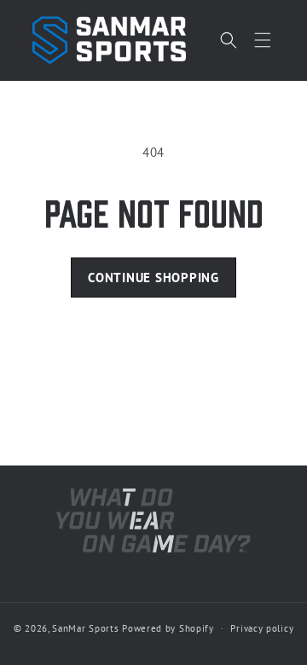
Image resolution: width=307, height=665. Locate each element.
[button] (262, 40)
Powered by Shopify (168, 628)
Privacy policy (261, 628)
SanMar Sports (85, 628)
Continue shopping (153, 277)
